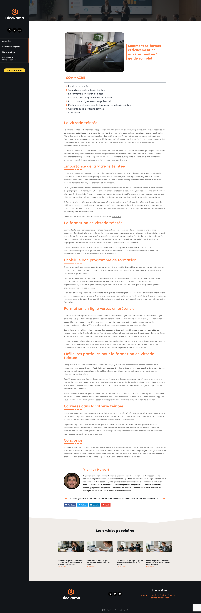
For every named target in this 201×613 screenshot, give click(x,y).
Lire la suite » (62, 567)
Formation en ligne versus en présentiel (89, 101)
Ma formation (8, 52)
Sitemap (171, 595)
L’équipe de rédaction (159, 598)
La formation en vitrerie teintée (85, 93)
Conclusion (74, 112)
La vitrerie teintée (78, 86)
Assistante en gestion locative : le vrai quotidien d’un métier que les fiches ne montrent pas (70, 562)
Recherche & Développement (9, 58)
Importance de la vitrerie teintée (86, 90)
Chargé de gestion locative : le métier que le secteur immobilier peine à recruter (158, 562)
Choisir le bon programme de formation (90, 97)
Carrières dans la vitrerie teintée (86, 109)
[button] (70, 505)
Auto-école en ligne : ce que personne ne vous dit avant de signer (98, 562)
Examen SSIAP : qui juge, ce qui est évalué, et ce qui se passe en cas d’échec (130, 562)
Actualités (6, 41)
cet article (116, 216)
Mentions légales (158, 595)
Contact (145, 595)
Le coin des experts (11, 46)
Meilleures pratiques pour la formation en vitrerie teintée (99, 105)
